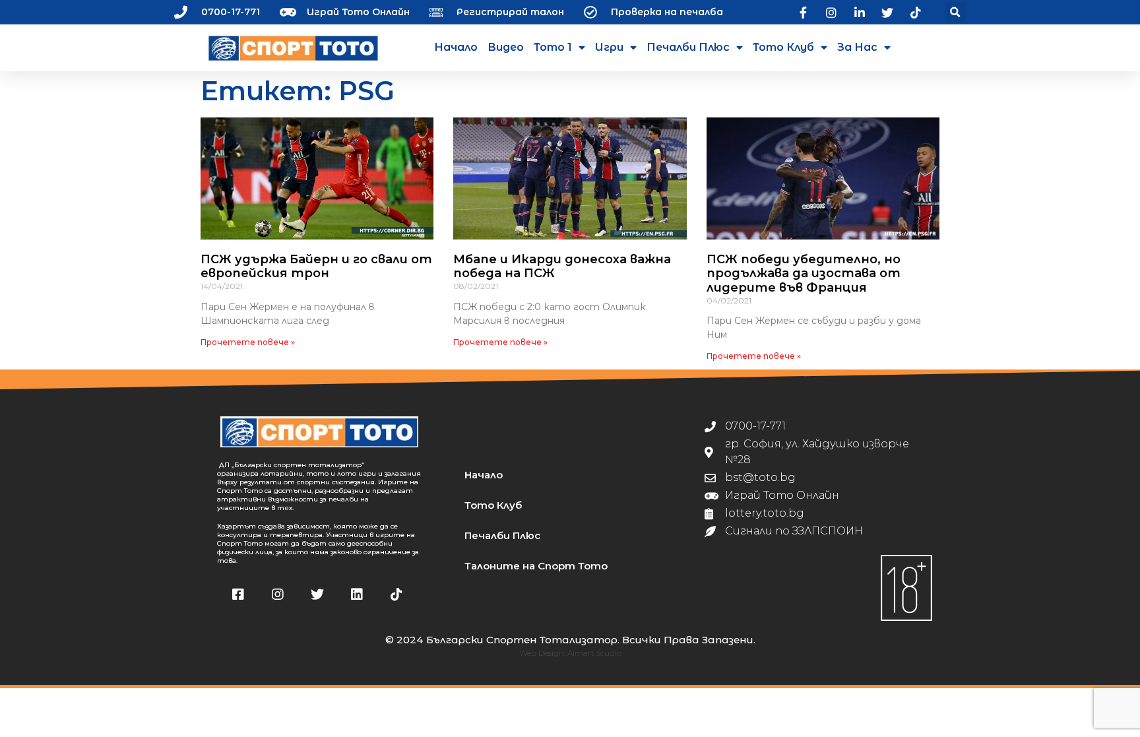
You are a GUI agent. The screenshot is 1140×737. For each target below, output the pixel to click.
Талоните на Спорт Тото (536, 566)
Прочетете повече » (248, 342)
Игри (609, 47)
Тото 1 (553, 47)
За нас (857, 47)
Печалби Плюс (688, 47)
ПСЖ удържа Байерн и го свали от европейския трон (316, 266)
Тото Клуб (783, 47)
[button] (955, 12)
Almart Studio (594, 653)
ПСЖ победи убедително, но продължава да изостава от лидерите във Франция (804, 273)
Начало (456, 47)
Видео (506, 47)
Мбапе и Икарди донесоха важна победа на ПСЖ (562, 266)
